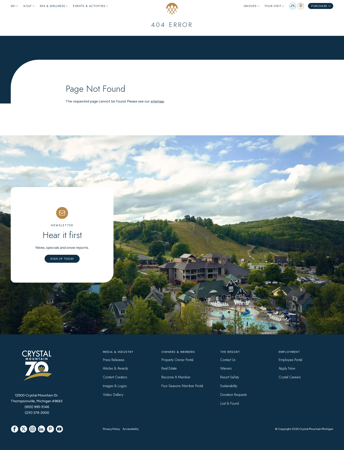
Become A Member (176, 377)
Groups (250, 6)
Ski (13, 6)
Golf (27, 6)
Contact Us (228, 359)
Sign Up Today (62, 259)
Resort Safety (229, 377)
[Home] (172, 8)
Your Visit (273, 6)
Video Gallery (113, 394)
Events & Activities (89, 6)
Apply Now (287, 368)
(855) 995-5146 (37, 407)
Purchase (319, 6)
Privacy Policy (111, 429)
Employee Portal (290, 359)
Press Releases (113, 359)
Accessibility (131, 429)
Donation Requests (233, 394)
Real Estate (169, 368)
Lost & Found (229, 403)
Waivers (226, 368)
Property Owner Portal (177, 359)
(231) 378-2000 (37, 412)
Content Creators (115, 377)
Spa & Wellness (52, 6)
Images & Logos (115, 386)
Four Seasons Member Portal (182, 386)
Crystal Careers (290, 377)
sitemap (157, 101)
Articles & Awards (115, 368)
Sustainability (228, 386)
